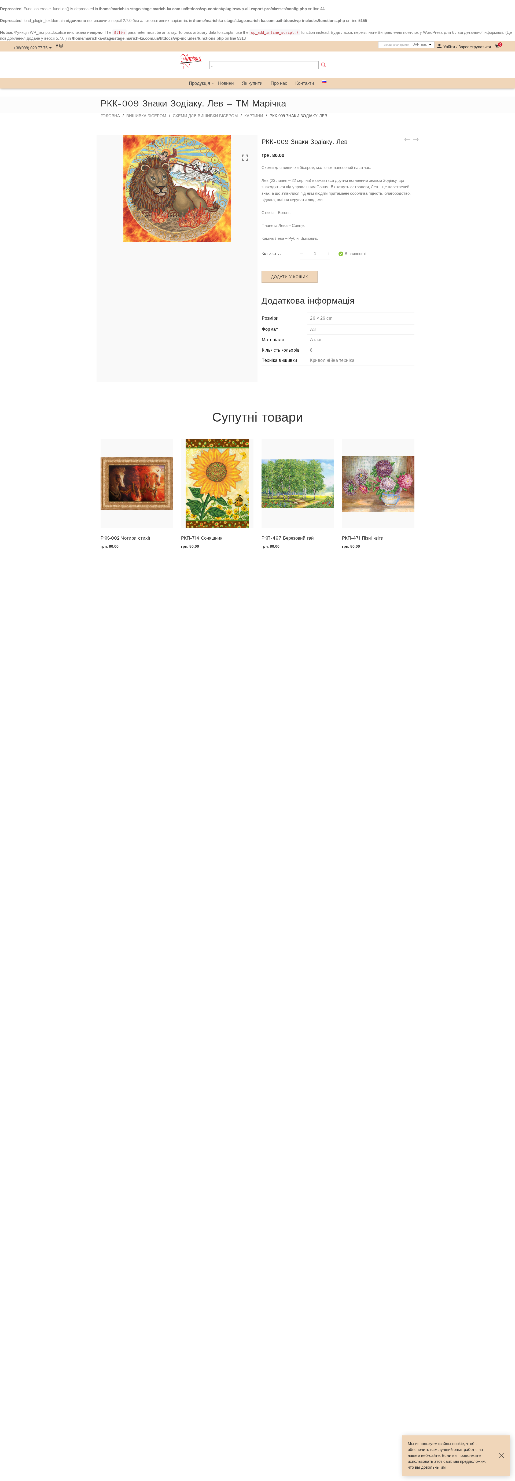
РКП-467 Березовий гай (288, 538)
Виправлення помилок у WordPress (410, 32)
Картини (253, 115)
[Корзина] (497, 46)
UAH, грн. (420, 44)
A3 (313, 329)
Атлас (316, 339)
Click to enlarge (245, 158)
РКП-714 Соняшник (201, 538)
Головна (110, 115)
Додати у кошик (289, 277)
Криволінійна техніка (332, 360)
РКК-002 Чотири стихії (125, 538)
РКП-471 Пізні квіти (363, 538)
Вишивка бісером (146, 115)
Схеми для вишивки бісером (205, 115)
